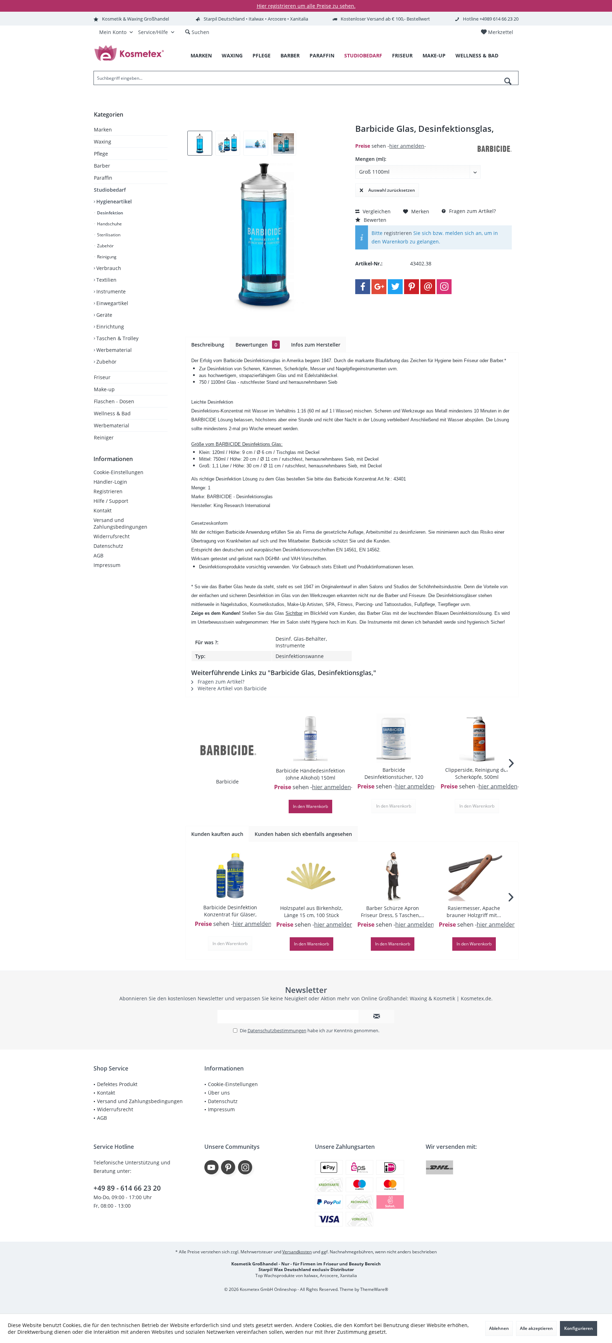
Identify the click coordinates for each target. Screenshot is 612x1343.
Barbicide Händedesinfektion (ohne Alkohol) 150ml (310, 774)
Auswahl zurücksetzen (391, 190)
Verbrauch (108, 268)
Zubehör (105, 246)
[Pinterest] (411, 286)
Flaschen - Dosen (114, 401)
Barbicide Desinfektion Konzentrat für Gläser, (230, 911)
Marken (103, 129)
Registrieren (108, 491)
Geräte (103, 314)
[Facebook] (362, 286)
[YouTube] (211, 1167)
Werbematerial (113, 350)
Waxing (102, 141)
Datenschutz (108, 546)
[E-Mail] (427, 286)
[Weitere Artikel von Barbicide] (494, 148)
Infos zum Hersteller (315, 344)
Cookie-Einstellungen (118, 472)
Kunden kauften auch (217, 834)
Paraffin (103, 177)
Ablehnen (499, 1328)
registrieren (398, 233)
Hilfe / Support (111, 501)
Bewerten (374, 220)
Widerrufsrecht (112, 536)
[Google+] (379, 286)
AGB (98, 555)
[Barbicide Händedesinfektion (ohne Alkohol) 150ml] (310, 739)
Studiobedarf (110, 189)
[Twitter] (395, 286)
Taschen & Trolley (116, 338)
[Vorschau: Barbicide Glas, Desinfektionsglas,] (199, 143)
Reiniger (104, 437)
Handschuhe (109, 224)
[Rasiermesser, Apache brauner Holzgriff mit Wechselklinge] (474, 876)
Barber (102, 165)
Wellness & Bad (112, 413)
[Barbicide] (227, 750)
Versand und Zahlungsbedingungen (120, 523)
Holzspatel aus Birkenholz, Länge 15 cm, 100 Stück (311, 911)
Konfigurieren (578, 1328)
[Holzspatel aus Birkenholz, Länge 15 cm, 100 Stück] (311, 876)
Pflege (101, 153)
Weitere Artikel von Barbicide (231, 688)
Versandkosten (297, 1252)
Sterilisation (108, 235)
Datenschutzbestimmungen (277, 1030)
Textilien (106, 279)
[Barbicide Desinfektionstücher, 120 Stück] (393, 738)
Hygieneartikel (113, 201)
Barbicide (227, 781)
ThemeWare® (374, 1289)
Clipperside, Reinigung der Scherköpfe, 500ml (477, 773)
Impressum (107, 565)
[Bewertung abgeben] (415, 138)
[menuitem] (496, 32)
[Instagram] (444, 286)
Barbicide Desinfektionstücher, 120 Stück (393, 773)
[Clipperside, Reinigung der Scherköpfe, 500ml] (477, 738)
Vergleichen (376, 211)
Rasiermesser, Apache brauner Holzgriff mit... (474, 911)
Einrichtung (109, 326)
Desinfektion (109, 213)
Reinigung (106, 257)
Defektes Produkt (117, 1084)
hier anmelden (406, 145)
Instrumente (110, 291)
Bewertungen (256, 344)
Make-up (104, 389)
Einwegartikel (111, 303)
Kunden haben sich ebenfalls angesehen (303, 834)
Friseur (102, 377)
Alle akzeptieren (536, 1328)
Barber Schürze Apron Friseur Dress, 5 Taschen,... (392, 911)
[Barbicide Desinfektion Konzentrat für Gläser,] (230, 875)
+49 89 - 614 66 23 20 (127, 1188)
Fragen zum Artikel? (472, 211)
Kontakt (103, 510)
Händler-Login (110, 481)
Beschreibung (207, 344)
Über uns (219, 1092)
